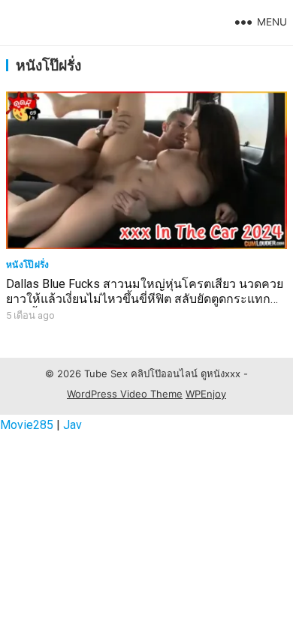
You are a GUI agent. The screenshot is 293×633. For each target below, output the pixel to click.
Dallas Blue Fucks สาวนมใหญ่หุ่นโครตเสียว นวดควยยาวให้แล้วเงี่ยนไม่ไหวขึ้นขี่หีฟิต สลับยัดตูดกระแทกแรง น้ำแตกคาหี (144, 299)
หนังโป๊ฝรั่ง (28, 264)
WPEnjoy (206, 394)
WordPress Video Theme (125, 394)
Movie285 (26, 425)
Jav (72, 425)
